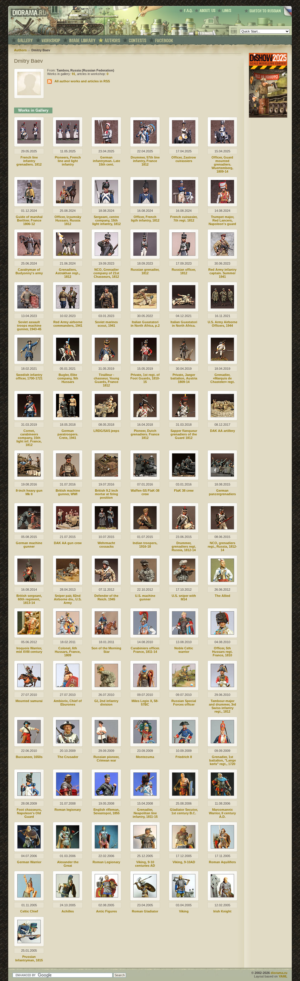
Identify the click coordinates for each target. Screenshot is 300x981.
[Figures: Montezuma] (145, 742)
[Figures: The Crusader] (67, 742)
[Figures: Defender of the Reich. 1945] (106, 581)
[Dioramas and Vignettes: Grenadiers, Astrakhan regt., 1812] (67, 254)
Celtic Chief (29, 911)
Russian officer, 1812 (184, 271)
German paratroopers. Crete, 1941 (67, 434)
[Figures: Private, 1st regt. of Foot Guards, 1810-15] (145, 360)
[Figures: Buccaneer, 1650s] (29, 742)
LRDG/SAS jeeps (106, 430)
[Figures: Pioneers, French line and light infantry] (67, 142)
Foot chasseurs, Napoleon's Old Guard (29, 813)
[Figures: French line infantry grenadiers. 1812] (29, 142)
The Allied (222, 595)
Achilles (68, 911)
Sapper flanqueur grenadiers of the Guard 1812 (184, 434)
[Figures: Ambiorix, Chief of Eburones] (67, 686)
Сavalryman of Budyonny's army (29, 271)
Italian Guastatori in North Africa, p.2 (145, 323)
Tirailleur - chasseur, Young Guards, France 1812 (106, 380)
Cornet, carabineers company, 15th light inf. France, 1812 (29, 438)
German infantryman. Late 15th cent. (106, 161)
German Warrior (29, 862)
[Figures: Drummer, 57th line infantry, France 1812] (145, 142)
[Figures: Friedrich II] (183, 742)
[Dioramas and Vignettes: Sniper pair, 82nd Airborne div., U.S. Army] (67, 581)
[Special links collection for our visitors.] (225, 10)
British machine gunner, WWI (68, 492)
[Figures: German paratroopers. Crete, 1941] (67, 416)
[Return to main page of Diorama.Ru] (27, 34)
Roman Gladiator (145, 911)
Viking (184, 911)
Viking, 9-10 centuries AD (145, 863)
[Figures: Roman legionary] (67, 794)
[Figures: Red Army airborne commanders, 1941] (67, 307)
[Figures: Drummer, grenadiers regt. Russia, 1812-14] (183, 528)
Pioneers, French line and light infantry (68, 161)
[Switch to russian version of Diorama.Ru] (268, 16)
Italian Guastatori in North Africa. (184, 323)
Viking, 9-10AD (184, 862)
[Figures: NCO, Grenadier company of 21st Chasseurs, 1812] (106, 254)
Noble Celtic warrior (183, 649)
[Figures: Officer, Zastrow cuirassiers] (183, 142)
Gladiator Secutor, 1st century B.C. (184, 811)
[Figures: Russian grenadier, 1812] (145, 254)
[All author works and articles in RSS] (49, 81)
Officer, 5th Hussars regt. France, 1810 (222, 651)
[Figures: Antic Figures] (106, 896)
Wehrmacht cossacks (106, 544)
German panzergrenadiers (222, 492)
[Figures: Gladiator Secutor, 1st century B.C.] (183, 794)
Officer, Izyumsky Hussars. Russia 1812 (67, 220)
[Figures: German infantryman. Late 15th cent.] (106, 142)
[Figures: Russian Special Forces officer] (183, 686)
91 (73, 74)
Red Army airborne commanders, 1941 (67, 323)
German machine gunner (29, 544)
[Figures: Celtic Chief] (29, 896)
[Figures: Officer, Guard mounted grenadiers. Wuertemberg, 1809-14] (222, 142)
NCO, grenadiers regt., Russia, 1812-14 (222, 546)
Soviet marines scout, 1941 (106, 323)
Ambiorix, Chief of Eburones (68, 702)
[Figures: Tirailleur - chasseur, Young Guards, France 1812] (106, 360)
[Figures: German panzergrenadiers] (222, 475)
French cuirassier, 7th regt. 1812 (183, 218)
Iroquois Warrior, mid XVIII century (29, 649)
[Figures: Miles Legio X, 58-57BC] (145, 686)
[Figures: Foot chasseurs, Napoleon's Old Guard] (29, 794)
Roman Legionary (106, 862)
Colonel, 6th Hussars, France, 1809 (68, 651)
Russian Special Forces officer (183, 702)
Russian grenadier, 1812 (145, 271)
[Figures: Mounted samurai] (29, 686)
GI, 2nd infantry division (106, 702)
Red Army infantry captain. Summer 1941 (222, 273)
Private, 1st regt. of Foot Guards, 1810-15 (145, 378)
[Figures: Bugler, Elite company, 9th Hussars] (67, 360)
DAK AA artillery (222, 430)
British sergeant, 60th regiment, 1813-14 (29, 599)
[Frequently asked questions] (187, 10)
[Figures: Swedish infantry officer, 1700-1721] (29, 360)
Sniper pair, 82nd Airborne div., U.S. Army (67, 599)
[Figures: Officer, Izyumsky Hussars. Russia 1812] (67, 202)
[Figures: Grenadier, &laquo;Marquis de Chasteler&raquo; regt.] (222, 360)
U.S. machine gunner (145, 597)
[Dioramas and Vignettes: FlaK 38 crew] (183, 475)
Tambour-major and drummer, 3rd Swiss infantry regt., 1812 (222, 706)
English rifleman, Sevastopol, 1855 (106, 811)
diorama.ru (279, 973)
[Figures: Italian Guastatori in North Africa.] (183, 307)
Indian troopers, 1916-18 (145, 544)
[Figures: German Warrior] (29, 847)
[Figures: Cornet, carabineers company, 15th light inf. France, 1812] (29, 416)
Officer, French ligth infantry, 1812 (145, 218)
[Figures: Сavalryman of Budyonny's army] (29, 254)
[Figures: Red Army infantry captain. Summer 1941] (222, 254)
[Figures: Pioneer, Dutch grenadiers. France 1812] (145, 416)
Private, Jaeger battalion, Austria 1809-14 (184, 378)
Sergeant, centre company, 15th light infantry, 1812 (106, 220)
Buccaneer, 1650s (29, 757)
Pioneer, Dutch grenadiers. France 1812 (145, 434)
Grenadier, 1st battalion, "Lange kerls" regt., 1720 (222, 760)
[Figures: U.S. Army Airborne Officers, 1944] (222, 307)
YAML (283, 976)
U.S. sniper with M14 (184, 597)
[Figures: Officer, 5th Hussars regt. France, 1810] (222, 633)
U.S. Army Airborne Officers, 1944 (222, 323)
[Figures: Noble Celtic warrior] (183, 633)
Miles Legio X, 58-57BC (145, 702)
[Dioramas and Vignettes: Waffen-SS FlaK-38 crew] (145, 475)
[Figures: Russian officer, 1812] (183, 254)
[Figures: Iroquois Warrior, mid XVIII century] (29, 633)
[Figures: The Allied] (222, 581)
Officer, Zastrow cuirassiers (183, 159)
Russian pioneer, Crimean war (106, 758)
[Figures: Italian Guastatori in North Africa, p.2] (145, 307)
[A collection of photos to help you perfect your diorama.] (82, 41)
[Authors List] (112, 41)
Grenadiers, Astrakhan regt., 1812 (67, 273)
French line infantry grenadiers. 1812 (29, 161)
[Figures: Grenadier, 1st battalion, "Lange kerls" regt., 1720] (222, 742)
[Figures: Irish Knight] (222, 896)
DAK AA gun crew (68, 543)
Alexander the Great (68, 863)
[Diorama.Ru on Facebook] (164, 41)
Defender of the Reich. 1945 (106, 597)
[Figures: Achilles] (67, 896)
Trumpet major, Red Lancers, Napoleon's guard (222, 220)
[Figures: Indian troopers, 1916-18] (145, 528)
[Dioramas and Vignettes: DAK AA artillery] (222, 416)
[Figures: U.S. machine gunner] (145, 581)
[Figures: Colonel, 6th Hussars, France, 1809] (67, 633)
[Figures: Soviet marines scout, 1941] (106, 307)
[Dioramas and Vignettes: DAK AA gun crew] (67, 528)
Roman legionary (67, 809)
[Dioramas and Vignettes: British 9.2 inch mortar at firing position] (106, 475)
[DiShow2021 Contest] (268, 116)
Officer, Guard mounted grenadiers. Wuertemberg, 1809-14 (222, 164)
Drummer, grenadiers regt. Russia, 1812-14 (184, 546)
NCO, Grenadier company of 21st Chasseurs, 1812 (106, 273)
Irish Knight (222, 911)
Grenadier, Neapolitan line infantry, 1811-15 (145, 813)
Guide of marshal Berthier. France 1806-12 (29, 220)
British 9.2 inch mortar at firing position (106, 494)
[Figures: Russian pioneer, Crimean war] (106, 742)
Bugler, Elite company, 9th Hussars (67, 378)
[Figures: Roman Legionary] (106, 847)
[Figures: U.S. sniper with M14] (183, 581)
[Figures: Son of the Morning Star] (106, 633)
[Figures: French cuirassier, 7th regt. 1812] (183, 202)
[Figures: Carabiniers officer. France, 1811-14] (145, 633)
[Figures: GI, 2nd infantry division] (106, 686)
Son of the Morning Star (106, 649)
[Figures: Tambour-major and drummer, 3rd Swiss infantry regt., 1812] (222, 686)
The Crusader (67, 757)
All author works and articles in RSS (82, 81)
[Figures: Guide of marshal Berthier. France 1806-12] (29, 202)
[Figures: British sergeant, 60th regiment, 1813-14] (29, 581)
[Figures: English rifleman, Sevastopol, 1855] (106, 794)
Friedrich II (183, 757)
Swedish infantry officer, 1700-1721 (29, 376)
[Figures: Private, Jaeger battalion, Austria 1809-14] (183, 360)
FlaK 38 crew (184, 490)
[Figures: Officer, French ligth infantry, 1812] (145, 202)
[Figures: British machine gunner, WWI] (67, 475)
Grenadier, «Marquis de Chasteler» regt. (222, 378)
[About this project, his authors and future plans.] (206, 10)
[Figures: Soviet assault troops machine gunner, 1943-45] (29, 307)
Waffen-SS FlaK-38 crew (145, 492)
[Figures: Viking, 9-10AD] (183, 847)
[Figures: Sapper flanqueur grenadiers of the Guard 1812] (183, 416)
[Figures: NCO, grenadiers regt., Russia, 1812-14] (222, 528)
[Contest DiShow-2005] (137, 41)
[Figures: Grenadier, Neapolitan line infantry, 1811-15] (145, 794)
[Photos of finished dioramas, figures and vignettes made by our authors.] (25, 41)
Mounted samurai (29, 701)
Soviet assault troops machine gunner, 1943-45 (29, 325)
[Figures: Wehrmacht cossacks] (106, 528)
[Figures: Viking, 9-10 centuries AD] (145, 847)
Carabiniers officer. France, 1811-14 (145, 649)
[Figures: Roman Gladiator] (145, 896)
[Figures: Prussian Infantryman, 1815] (29, 942)
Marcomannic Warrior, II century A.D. (222, 813)
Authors (20, 50)
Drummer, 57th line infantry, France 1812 (145, 161)
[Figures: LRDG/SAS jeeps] (106, 416)
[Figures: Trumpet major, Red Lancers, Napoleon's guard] (222, 202)
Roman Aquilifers (222, 862)
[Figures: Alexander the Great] (67, 847)
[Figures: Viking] (183, 896)
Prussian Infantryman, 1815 (29, 958)
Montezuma (145, 757)
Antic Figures (106, 911)
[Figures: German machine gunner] (29, 528)
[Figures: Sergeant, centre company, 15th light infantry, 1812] (106, 202)
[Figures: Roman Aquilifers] (222, 847)
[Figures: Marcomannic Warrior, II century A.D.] (222, 794)
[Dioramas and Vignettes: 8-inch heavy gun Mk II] (29, 475)
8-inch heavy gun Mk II (29, 492)
